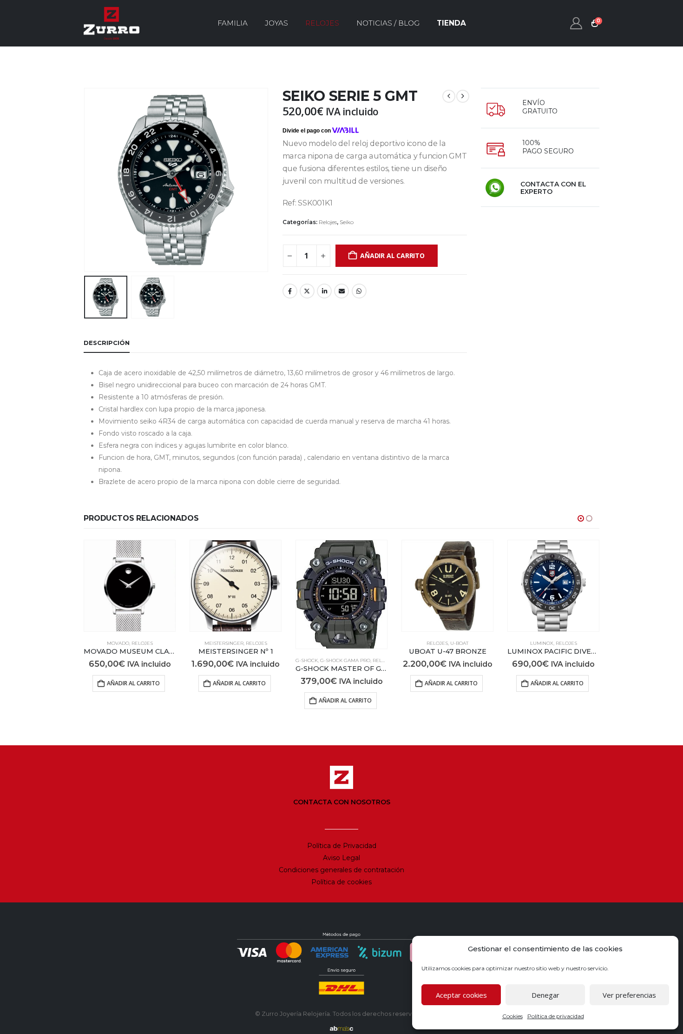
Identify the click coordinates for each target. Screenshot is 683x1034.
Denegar (545, 995)
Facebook (289, 291)
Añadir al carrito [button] (133, 683)
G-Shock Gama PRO (345, 660)
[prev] (448, 96)
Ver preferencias (629, 995)
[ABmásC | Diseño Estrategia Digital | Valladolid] (341, 1028)
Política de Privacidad (341, 846)
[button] (86, 180)
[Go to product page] (129, 585)
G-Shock (307, 660)
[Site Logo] (111, 23)
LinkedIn (324, 291)
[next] (462, 96)
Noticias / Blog (388, 23)
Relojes (322, 23)
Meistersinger (223, 643)
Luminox (541, 643)
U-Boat (459, 643)
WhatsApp (359, 291)
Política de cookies (341, 882)
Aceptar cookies (461, 995)
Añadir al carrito (392, 255)
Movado (118, 643)
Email (341, 291)
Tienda (451, 23)
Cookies (512, 1016)
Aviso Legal (341, 858)
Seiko (347, 222)
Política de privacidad (555, 1016)
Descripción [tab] (107, 342)
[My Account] (576, 23)
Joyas (276, 23)
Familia (232, 23)
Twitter (307, 291)
